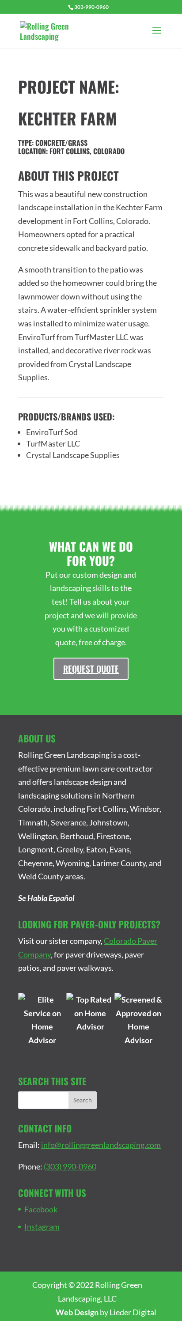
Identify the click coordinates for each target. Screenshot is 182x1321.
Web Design (77, 1312)
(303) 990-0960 (70, 1166)
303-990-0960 (91, 7)
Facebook (40, 1209)
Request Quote (91, 668)
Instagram (42, 1226)
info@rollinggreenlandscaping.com (101, 1145)
